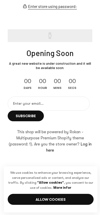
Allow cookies (51, 199)
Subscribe (26, 116)
